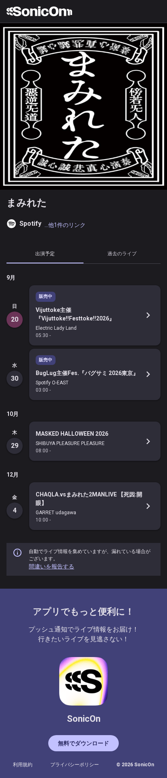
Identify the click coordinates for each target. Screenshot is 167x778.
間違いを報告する (51, 566)
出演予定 (45, 253)
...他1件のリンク (65, 225)
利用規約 (22, 764)
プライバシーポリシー (74, 764)
